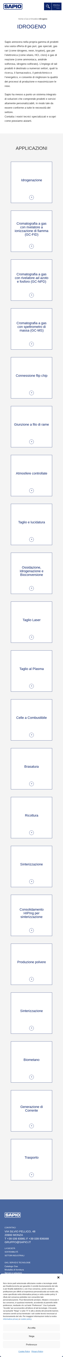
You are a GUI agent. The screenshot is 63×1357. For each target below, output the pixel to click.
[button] (58, 1277)
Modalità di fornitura (14, 1269)
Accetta (31, 1327)
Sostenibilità (11, 1252)
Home (20, 19)
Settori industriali (14, 1256)
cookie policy (26, 1319)
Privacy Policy (37, 1351)
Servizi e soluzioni (13, 1273)
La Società (10, 1248)
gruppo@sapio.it (18, 1242)
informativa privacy (11, 1319)
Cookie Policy (24, 1351)
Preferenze (31, 1344)
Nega (31, 1336)
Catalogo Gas (11, 1266)
